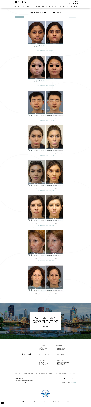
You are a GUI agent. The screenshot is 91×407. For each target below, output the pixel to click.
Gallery (51, 6)
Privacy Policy (25, 382)
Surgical (24, 6)
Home (14, 6)
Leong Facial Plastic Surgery (54, 388)
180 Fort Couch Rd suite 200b (63, 363)
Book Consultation (67, 6)
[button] (2, 403)
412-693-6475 (69, 402)
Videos (56, 6)
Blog (60, 6)
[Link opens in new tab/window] (67, 3)
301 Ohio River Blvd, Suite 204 (63, 348)
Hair (47, 6)
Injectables (30, 6)
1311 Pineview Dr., (43, 363)
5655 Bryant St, (43, 348)
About (18, 6)
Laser (35, 6)
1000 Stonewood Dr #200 (44, 355)
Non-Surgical (41, 6)
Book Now (45, 326)
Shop (75, 6)
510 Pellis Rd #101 (61, 355)
